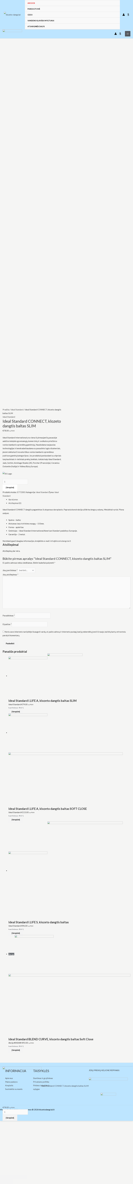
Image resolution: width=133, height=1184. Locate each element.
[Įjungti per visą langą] (17, 1177)
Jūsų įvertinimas (10, 570)
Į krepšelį (10, 487)
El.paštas (7, 624)
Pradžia (6, 409)
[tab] (69, 499)
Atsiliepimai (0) (14, 503)
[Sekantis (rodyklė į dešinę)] (10, 1182)
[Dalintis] (10, 1177)
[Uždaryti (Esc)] (3, 1177)
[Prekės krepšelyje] (128, 14)
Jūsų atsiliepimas (10, 574)
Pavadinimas (9, 616)
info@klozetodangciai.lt (60, 541)
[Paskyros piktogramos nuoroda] (123, 14)
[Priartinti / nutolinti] (24, 1177)
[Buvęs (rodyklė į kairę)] (3, 1182)
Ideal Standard (17, 409)
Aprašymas (13, 499)
